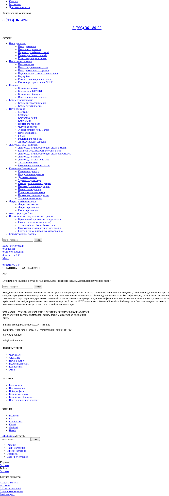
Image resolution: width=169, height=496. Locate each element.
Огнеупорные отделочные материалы (39, 228)
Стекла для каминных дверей (34, 183)
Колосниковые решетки (31, 192)
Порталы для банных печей (33, 52)
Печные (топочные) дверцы (34, 186)
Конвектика (15, 366)
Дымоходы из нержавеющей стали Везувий (42, 147)
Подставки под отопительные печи (38, 73)
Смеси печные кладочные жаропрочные (41, 231)
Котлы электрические (30, 106)
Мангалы (23, 111)
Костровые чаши (27, 117)
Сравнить (12, 453)
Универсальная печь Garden (33, 129)
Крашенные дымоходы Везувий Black (39, 150)
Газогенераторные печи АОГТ (35, 82)
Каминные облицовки (30, 94)
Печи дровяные (27, 46)
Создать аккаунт (9, 482)
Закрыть (4, 465)
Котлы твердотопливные (32, 103)
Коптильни (24, 120)
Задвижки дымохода (29, 180)
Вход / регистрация (17, 456)
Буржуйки (24, 76)
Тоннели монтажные (30, 198)
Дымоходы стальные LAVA (33, 159)
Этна (12, 369)
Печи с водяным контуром (33, 67)
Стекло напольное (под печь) (34, 222)
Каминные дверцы (28, 171)
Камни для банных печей (32, 55)
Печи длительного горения (33, 70)
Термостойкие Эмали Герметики (36, 225)
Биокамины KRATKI (30, 91)
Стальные (14, 357)
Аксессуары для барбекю (32, 141)
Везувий (14, 415)
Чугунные (14, 354)
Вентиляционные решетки (33, 97)
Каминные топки (28, 88)
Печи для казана (27, 132)
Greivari (13, 427)
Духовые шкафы (27, 177)
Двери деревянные (28, 207)
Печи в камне (16, 360)
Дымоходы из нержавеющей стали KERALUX (44, 153)
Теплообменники (28, 162)
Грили (21, 135)
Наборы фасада (17, 391)
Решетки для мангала (30, 138)
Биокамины (15, 385)
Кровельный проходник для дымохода (39, 219)
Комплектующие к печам (32, 58)
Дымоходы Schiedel (29, 156)
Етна (12, 418)
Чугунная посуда (27, 126)
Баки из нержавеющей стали (34, 165)
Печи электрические (29, 49)
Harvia (12, 430)
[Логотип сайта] (2, 34)
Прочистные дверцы (29, 189)
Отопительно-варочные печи (34, 79)
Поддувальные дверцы (31, 174)
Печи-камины (26, 64)
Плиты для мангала (29, 123)
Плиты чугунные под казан (33, 195)
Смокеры (23, 114)
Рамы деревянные (28, 210)
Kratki (12, 424)
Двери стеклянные (28, 204)
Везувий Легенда (19, 363)
